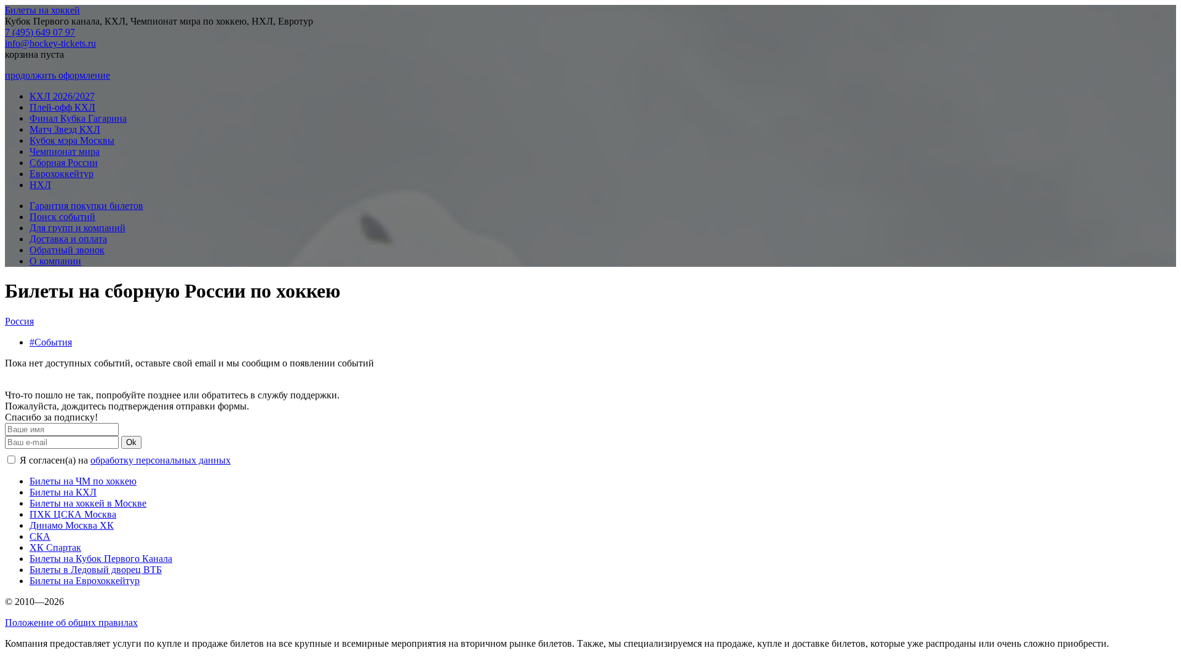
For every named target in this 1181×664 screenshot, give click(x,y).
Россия (19, 321)
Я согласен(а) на (124, 460)
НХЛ (40, 185)
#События (51, 342)
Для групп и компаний (77, 228)
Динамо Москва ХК (72, 525)
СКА (40, 536)
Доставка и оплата (68, 239)
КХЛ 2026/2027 (62, 96)
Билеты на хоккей (42, 10)
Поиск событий (62, 216)
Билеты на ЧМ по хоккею (83, 481)
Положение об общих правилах (71, 622)
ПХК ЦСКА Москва (73, 514)
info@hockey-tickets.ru (50, 43)
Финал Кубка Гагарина (78, 118)
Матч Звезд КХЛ (65, 129)
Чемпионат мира (65, 151)
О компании (55, 261)
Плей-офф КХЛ (62, 107)
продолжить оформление (57, 75)
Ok (131, 442)
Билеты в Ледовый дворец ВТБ (96, 569)
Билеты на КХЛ (63, 492)
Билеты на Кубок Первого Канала (101, 558)
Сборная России (64, 162)
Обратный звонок (67, 250)
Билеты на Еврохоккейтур (85, 580)
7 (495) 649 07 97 (40, 32)
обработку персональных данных (160, 460)
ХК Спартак (55, 547)
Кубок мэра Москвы (72, 140)
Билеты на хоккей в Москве (88, 503)
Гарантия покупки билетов (86, 205)
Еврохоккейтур (61, 173)
